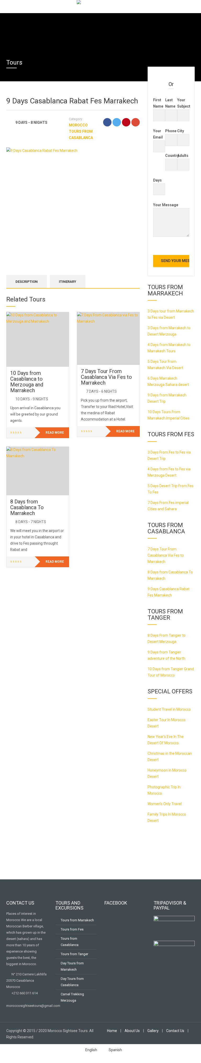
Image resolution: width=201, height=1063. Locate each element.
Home (112, 1031)
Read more (55, 432)
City (180, 131)
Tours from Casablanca (70, 942)
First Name (158, 103)
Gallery (153, 1031)
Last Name (170, 103)
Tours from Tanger (74, 954)
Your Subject (183, 103)
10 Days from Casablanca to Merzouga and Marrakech (26, 382)
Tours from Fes (72, 929)
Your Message (165, 205)
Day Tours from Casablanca (72, 982)
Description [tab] (26, 282)
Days (157, 180)
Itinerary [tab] (67, 282)
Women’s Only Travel (165, 804)
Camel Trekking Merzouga (72, 997)
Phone (170, 131)
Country (171, 155)
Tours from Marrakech (77, 920)
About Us (132, 1031)
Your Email (158, 134)
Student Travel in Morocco (169, 709)
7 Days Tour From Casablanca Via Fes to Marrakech (106, 377)
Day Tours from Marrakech (72, 966)
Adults (182, 155)
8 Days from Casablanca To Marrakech (27, 507)
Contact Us (175, 1031)
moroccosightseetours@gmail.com (33, 1006)
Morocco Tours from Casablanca (81, 131)
